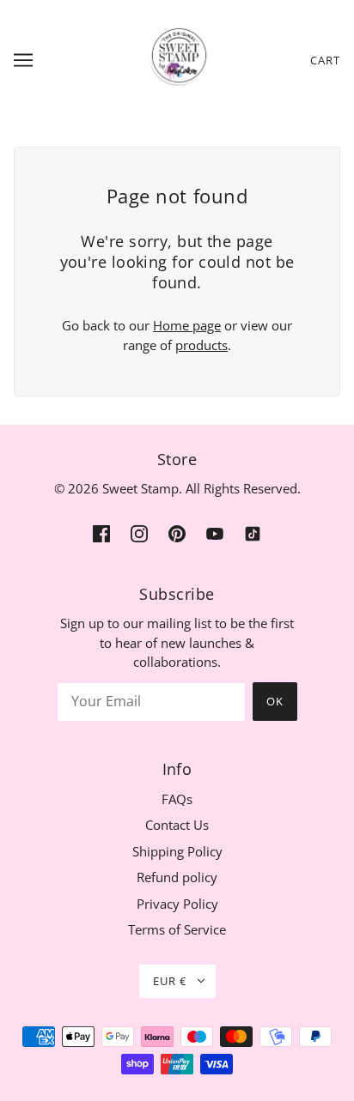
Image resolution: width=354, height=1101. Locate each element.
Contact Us (177, 824)
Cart (325, 60)
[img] (101, 532)
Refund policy (177, 877)
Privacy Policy (177, 903)
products (201, 345)
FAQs (177, 799)
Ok (275, 701)
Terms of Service (177, 929)
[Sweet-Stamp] (177, 58)
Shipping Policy (177, 851)
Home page (187, 325)
